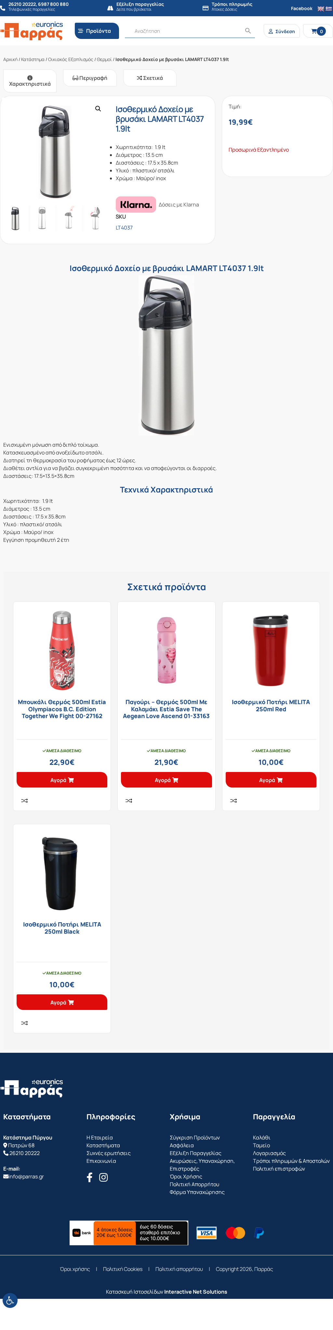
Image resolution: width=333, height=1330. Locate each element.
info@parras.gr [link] (26, 1176)
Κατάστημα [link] (33, 59)
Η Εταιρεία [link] (100, 1137)
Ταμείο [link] (261, 1145)
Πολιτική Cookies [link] (122, 1269)
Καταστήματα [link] (103, 1145)
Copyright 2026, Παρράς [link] (244, 1269)
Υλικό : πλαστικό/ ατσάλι (145, 170)
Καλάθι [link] (262, 1137)
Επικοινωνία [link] (101, 1160)
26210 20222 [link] (24, 1153)
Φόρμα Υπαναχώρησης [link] (197, 1192)
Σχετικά (152, 77)
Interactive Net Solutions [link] (195, 1291)
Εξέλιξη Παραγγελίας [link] (195, 1153)
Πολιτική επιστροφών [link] (279, 1168)
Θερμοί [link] (104, 59)
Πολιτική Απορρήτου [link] (194, 1184)
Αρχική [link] (10, 59)
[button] (98, 109)
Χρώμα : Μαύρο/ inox (141, 178)
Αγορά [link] (58, 780)
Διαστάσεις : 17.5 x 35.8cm (147, 162)
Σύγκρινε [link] (24, 800)
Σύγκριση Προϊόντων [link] (195, 1137)
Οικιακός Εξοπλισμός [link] (70, 59)
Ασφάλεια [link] (182, 1145)
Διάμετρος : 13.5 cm (139, 154)
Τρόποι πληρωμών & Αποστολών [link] (291, 1160)
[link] (10, 1300)
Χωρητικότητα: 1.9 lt (140, 147)
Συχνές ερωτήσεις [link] (109, 1153)
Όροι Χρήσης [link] (186, 1176)
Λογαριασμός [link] (269, 1153)
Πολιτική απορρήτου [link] (179, 1269)
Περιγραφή (92, 77)
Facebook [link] (302, 8)
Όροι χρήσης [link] (75, 1269)
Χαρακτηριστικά (30, 83)
